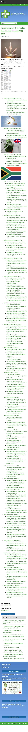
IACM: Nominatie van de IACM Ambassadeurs (16, 326)
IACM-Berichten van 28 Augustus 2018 (12, 276)
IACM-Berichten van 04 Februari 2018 (12, 553)
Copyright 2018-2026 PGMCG (22, 723)
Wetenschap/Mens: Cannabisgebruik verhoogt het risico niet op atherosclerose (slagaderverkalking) (16, 578)
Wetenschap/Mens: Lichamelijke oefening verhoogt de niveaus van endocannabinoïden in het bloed (16, 536)
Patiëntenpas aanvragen (14, 701)
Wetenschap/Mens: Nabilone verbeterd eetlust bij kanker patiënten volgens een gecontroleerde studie (15, 474)
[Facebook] (5, 605)
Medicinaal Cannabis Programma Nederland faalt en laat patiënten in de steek (13, 627)
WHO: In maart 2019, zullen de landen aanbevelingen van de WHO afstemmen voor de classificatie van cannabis (16, 190)
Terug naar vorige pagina (8, 614)
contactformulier (14, 671)
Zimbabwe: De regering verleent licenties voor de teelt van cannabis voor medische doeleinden (16, 433)
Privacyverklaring (10, 723)
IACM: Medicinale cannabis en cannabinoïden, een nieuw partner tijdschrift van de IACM (16, 376)
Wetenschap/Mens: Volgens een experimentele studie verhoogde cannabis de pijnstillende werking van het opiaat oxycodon (16, 510)
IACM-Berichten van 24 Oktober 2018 (12, 209)
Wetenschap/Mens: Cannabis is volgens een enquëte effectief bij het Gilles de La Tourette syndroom (16, 200)
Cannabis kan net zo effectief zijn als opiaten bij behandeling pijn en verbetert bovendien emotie (13, 622)
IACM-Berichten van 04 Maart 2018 (11, 514)
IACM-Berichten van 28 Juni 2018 (11, 397)
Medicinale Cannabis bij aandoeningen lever (14, 658)
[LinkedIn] (7, 605)
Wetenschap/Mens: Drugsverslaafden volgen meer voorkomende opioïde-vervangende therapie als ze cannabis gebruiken (16, 222)
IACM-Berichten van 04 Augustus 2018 (12, 324)
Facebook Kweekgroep (14, 717)
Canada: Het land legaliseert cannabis (14, 379)
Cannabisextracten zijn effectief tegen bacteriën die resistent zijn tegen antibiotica (13, 651)
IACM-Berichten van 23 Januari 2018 (12, 585)
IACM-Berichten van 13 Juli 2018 (11, 347)
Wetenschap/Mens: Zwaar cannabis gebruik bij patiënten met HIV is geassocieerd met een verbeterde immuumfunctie (16, 496)
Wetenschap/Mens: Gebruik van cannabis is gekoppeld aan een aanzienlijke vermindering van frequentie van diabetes (16, 195)
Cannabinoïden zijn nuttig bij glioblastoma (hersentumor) (13, 644)
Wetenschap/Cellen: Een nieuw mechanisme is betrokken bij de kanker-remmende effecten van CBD (16, 272)
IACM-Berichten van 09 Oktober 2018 (12, 215)
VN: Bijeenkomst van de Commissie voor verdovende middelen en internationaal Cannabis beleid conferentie (15, 131)
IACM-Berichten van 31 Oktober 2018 (12, 182)
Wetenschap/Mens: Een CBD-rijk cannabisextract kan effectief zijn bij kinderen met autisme (14, 442)
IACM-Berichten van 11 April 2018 (11, 466)
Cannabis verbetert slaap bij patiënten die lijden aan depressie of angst (14, 640)
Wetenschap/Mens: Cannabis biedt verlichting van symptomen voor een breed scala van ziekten (15, 254)
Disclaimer (15, 723)
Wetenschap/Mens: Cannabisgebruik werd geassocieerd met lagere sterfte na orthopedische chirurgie (15, 469)
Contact (5, 723)
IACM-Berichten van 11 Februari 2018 (12, 527)
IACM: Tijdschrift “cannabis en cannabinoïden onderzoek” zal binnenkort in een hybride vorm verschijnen (16, 306)
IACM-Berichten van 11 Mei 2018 (11, 449)
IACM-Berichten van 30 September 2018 (13, 240)
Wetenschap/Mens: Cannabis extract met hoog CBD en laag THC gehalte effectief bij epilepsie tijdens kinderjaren (16, 227)
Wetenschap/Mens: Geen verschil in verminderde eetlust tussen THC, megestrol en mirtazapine (16, 236)
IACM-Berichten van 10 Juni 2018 (11, 415)
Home (2, 723)
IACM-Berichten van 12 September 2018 (13, 258)
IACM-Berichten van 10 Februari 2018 (12, 540)
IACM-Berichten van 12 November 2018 (12, 154)
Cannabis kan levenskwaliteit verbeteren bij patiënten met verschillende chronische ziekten (13, 635)
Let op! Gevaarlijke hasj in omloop (11, 647)
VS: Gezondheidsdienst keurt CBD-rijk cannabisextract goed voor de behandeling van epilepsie (15, 354)
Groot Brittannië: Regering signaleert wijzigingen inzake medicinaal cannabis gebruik (15, 393)
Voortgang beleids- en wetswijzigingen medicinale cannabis (12, 631)
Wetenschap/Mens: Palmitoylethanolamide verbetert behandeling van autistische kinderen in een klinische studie (16, 411)
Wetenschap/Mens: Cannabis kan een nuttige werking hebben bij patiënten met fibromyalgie (16, 505)
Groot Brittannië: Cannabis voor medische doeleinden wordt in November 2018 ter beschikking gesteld (15, 185)
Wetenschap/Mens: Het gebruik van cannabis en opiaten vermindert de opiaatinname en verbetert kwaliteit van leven (16, 589)
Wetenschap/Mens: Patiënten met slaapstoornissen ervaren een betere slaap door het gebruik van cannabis (16, 293)
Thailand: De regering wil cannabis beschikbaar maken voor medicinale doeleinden (14, 418)
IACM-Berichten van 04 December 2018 (12, 128)
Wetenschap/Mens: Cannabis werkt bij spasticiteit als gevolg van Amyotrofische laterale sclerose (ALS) (15, 105)
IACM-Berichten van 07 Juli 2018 (11, 372)
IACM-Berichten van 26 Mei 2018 (11, 430)
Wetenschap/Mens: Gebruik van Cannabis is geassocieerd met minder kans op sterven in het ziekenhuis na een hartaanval (16, 336)
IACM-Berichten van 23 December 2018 (12, 98)
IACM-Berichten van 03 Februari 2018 (12, 567)
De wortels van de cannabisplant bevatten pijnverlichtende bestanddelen (13, 655)
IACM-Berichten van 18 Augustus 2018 (12, 303)
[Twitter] (2, 605)
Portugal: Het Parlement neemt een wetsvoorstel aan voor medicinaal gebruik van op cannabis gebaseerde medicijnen (16, 382)
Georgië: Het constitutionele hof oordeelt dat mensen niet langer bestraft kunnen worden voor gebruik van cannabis (16, 320)
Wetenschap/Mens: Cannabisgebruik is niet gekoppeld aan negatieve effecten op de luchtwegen (16, 531)
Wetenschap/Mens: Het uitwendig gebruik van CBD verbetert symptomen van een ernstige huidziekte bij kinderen (15, 388)
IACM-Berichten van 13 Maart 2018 (11, 489)
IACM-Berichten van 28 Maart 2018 (11, 478)
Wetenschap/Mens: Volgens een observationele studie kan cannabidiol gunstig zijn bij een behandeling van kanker (16, 206)
